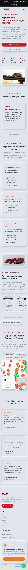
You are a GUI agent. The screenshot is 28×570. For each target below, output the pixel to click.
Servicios (3, 520)
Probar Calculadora (14, 558)
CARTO (24, 389)
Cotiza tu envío (7, 505)
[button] (15, 376)
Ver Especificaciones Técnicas (11, 322)
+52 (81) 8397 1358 (6, 2)
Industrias (3, 522)
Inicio (2, 514)
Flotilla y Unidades (6, 534)
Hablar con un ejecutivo (14, 49)
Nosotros (3, 517)
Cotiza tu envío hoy (14, 44)
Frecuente (9, 357)
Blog (2, 525)
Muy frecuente (21, 354)
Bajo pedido (19, 357)
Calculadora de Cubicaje (7, 537)
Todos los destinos (9, 354)
